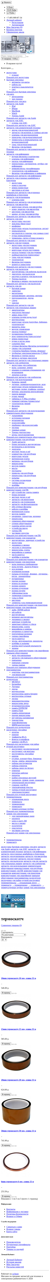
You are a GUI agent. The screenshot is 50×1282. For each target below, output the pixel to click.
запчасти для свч (13, 286)
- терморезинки (19, 885)
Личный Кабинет (14, 1260)
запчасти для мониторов (23, 499)
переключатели (19, 231)
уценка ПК (17, 531)
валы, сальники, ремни (22, 367)
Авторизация (18, 25)
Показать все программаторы (19, 677)
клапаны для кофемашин (23, 159)
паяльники (16, 660)
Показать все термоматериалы (20, 811)
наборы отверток (19, 766)
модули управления (21, 329)
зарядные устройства (21, 622)
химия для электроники (17, 814)
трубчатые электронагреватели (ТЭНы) (30, 353)
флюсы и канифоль (20, 739)
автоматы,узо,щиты (21, 82)
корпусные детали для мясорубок (27, 207)
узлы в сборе (17, 598)
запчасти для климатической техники (23, 128)
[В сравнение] (15, 993)
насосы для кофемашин (22, 161)
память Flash (17, 710)
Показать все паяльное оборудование (23, 667)
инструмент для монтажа (23, 751)
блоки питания (18, 495)
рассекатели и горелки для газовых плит (30, 233)
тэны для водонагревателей (24, 144)
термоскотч (17, 806)
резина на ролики (20, 583)
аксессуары (11, 72)
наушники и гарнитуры (22, 631)
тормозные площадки (21, 595)
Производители (13, 1242)
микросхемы (17, 463)
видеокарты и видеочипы (23, 447)
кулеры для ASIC (19, 123)
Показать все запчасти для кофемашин (23, 176)
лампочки (16, 291)
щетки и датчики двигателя (24, 358)
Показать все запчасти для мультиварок (24, 202)
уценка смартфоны (20, 636)
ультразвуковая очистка (22, 787)
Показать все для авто (16, 101)
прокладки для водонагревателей (27, 137)
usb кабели (16, 612)
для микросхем (18, 674)
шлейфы (15, 485)
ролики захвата (19, 586)
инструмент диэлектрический (25, 749)
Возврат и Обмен (14, 1216)
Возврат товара (13, 1229)
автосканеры (17, 96)
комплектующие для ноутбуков (20, 439)
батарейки (16, 684)
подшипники (18, 579)
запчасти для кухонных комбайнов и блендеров (22, 854)
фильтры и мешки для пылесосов (27, 281)
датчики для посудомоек (23, 248)
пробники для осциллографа (25, 425)
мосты (14, 468)
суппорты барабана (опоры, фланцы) (28, 351)
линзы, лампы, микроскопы (24, 761)
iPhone (15, 108)
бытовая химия (18, 288)
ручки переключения (21, 236)
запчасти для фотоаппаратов (25, 504)
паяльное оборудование (17, 653)
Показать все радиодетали (18, 727)
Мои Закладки (12, 1264)
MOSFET (16, 682)
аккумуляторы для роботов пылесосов (29, 271)
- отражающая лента (27, 883)
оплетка (15, 732)
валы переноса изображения (24, 564)
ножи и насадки (19, 185)
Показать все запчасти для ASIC (21, 125)
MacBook (16, 111)
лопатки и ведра (19, 375)
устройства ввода (20, 528)
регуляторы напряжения (23, 718)
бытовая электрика (15, 80)
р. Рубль (10, 13)
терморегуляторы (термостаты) (26, 401)
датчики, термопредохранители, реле (29, 384)
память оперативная (21, 713)
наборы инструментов (22, 763)
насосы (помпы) (19, 331)
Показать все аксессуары (17, 77)
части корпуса (18, 555)
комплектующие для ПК (17, 490)
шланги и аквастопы (21, 264)
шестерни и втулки (20, 190)
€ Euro (10, 7)
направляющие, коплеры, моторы (27, 295)
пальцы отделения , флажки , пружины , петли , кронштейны (30, 575)
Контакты (10, 1209)
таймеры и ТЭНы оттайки (24, 399)
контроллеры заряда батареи (24, 694)
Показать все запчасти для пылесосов (23, 283)
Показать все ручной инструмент (21, 794)
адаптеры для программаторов (25, 672)
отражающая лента (20, 799)
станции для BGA (20, 785)
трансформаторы (19, 722)
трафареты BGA (19, 737)
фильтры (16, 406)
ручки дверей (18, 396)
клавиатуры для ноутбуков (24, 454)
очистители (17, 828)
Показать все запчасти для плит (20, 240)
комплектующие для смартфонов (21, 607)
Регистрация (17, 22)
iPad (13, 106)
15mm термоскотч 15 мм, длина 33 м (18, 1029)
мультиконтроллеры (21, 706)
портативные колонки (22, 634)
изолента (16, 818)
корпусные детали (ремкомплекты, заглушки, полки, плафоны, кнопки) (28, 388)
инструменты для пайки (23, 754)
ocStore (15, 1274)
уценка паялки (18, 665)
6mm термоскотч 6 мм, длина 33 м (17, 1181)
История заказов (13, 1262)
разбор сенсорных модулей (24, 778)
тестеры (15, 427)
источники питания (21, 418)
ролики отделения (20, 588)
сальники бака (18, 343)
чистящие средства (20, 533)
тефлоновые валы (20, 593)
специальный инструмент (23, 782)
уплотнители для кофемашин (25, 171)
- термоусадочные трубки (22, 886)
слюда (14, 300)
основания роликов (20, 571)
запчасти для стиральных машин (21, 307)
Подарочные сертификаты (18, 1244)
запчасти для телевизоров (23, 502)
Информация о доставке (17, 1211)
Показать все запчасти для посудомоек (23, 267)
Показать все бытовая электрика (21, 92)
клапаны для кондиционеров (25, 135)
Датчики (16, 686)
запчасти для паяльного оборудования (29, 658)
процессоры (17, 519)
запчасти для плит (14, 219)
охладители (17, 826)
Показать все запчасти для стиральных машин (27, 360)
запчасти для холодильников (19, 379)
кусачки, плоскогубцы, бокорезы (26, 758)
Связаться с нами (14, 1227)
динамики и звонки (21, 545)
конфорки (16, 226)
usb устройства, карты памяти (25, 492)
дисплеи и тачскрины (21, 547)
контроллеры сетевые (21, 696)
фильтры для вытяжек (22, 147)
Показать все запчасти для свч (20, 305)
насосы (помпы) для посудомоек (26, 252)
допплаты (16, 449)
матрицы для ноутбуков (22, 461)
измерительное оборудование (19, 413)
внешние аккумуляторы (22, 617)
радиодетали (12, 679)
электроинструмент (21, 792)
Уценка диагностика (21, 432)
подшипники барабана (22, 334)
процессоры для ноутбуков (24, 475)
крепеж (15, 756)
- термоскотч (34, 885)
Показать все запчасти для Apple (21, 118)
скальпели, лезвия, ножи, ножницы (28, 780)
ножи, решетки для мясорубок (25, 209)
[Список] (2, 930)
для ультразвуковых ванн (23, 816)
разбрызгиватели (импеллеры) (25, 255)
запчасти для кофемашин (17, 154)
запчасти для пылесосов (17, 269)
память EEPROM (19, 708)
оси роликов (17, 569)
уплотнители (18, 260)
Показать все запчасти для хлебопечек (23, 377)
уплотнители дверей (21, 403)
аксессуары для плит (21, 221)
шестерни (16, 600)
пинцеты (16, 775)
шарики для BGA (20, 742)
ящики (15, 408)
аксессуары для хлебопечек (24, 365)
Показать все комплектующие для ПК (23, 535)
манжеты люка (18, 327)
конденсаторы (18, 319)
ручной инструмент (15, 746)
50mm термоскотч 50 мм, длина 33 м (18, 1131)
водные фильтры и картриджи (25, 156)
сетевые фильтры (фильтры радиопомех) (30, 346)
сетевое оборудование (22, 523)
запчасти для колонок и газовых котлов (30, 132)
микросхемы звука (20, 703)
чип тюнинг (17, 99)
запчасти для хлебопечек (17, 363)
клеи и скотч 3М (19, 821)
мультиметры (18, 420)
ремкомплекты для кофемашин (26, 168)
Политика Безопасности (17, 1214)
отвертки (16, 770)
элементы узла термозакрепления (27, 602)
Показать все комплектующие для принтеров (26, 605)
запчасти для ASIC (14, 120)
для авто (10, 94)
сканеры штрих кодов (21, 526)
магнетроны (17, 293)
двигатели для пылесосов (23, 274)
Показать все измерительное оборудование (25, 437)
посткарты (16, 471)
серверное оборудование (23, 521)
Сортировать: (7, 932)
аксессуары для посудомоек (24, 245)
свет (14, 89)
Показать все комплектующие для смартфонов (27, 650)
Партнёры (11, 1247)
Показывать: (6, 937)
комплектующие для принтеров (20, 562)
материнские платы (21, 459)
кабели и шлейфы (20, 509)
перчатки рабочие (20, 773)
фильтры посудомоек (21, 262)
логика (15, 698)
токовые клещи (19, 430)
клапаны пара (18, 200)
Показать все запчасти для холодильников (25, 411)
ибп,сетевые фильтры (21, 507)
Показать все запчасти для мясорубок (23, 216)
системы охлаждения (21, 480)
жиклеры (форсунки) (21, 224)
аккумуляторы (18, 614)
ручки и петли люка (21, 341)
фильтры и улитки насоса (23, 355)
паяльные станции (20, 662)
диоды (15, 689)
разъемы (15, 478)
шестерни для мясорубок (23, 212)
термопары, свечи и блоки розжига (28, 238)
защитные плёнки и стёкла (24, 624)
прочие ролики (18, 581)
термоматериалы (14, 797)
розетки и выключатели (22, 87)
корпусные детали (20, 456)
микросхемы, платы (21, 550)
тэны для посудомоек (21, 257)
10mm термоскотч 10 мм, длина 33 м (18, 978)
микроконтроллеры (20, 701)
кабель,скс (16, 84)
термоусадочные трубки (23, 809)
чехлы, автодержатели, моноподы (27, 641)
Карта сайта (11, 1231)
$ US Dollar (11, 10)
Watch (14, 113)
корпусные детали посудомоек (25, 250)
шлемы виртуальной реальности (26, 646)
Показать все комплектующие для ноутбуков (26, 487)
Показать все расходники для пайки (22, 744)
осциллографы (18, 423)
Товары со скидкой (15, 1249)
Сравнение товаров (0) (11, 925)
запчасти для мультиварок (18, 197)
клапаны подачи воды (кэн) (24, 317)
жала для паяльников (21, 655)
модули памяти (18, 466)
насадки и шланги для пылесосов (27, 276)
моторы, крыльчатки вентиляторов (27, 391)
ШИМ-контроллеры (21, 725)
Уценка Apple (18, 116)
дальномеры (17, 415)
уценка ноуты (18, 483)
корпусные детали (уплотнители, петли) (30, 228)
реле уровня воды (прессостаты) (26, 336)
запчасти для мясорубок (17, 204)
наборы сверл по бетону (23, 768)
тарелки (15, 303)
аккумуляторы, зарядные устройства (28, 540)
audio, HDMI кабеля (21, 610)
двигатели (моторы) (21, 312)
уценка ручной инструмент (24, 790)
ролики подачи (18, 590)
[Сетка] (5, 930)
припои (15, 734)
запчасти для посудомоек (17, 243)
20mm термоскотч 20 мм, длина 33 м (18, 1080)
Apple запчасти (18, 442)
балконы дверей (19, 382)
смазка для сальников (21, 348)
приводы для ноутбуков (22, 473)
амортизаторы (18, 310)
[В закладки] (13, 993)
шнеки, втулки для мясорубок (25, 214)
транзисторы (17, 720)
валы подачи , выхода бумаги (25, 567)
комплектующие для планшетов (20, 538)
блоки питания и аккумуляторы (26, 444)
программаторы (13, 670)
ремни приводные (20, 188)
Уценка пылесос (19, 279)
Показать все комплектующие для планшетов (27, 559)
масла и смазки (18, 823)
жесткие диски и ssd (21, 451)
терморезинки (18, 804)
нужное (15, 75)
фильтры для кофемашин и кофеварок (29, 173)
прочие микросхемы (21, 715)
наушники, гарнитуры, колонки (26, 516)
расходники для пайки (16, 730)
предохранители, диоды (23, 298)
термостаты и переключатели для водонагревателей (27, 141)
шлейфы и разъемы (20, 557)
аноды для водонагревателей (25, 130)
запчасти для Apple (15, 104)
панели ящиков (19, 394)
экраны (15, 648)
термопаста (17, 802)
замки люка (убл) (19, 315)
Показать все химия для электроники (23, 833)
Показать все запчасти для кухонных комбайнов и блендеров (23, 193)
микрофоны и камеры (22, 552)
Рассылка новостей (15, 1267)
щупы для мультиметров (23, 435)
